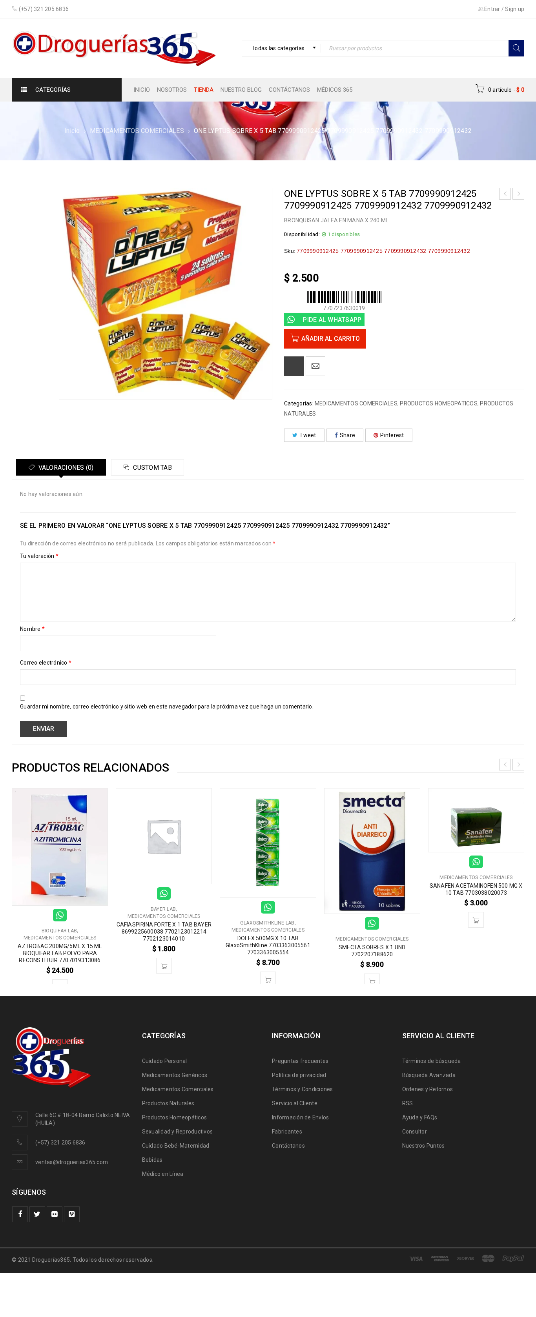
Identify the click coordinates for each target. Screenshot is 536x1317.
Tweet (307, 435)
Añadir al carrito (330, 338)
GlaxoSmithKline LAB (267, 923)
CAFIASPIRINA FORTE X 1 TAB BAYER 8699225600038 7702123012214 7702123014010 (164, 931)
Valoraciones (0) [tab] (64, 467)
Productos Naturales (168, 1103)
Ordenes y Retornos (427, 1089)
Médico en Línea (163, 1174)
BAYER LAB (163, 909)
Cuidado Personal (164, 1061)
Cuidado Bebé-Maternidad (176, 1146)
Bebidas (152, 1160)
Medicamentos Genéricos (175, 1075)
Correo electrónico (45, 662)
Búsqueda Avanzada (429, 1075)
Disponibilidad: (302, 234)
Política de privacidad (299, 1075)
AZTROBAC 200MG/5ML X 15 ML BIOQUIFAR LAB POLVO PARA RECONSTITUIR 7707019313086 (60, 953)
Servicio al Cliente (294, 1103)
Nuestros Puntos (423, 1146)
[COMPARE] (294, 366)
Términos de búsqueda (431, 1061)
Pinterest (392, 435)
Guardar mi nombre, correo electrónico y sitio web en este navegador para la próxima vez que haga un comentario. (167, 706)
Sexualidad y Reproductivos (177, 1131)
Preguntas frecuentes (300, 1061)
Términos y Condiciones (302, 1089)
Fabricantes (287, 1131)
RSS (407, 1103)
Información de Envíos (300, 1117)
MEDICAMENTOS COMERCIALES (137, 130)
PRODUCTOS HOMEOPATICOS (439, 403)
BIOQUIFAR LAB (59, 931)
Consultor (414, 1131)
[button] (164, 966)
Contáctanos (288, 1146)
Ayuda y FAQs (420, 1117)
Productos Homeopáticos (174, 1117)
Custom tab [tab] (151, 467)
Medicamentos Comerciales (178, 1089)
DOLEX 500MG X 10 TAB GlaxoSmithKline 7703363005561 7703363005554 (268, 945)
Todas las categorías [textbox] (278, 48)
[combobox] (281, 48)
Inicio (72, 130)
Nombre (32, 629)
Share (347, 435)
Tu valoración (39, 556)
